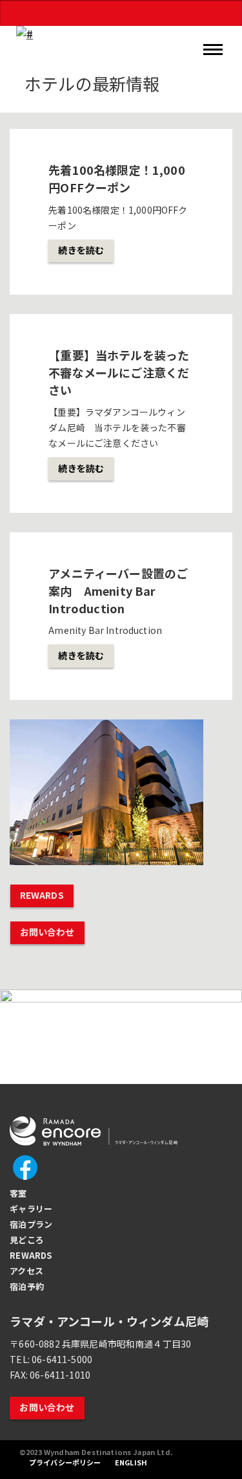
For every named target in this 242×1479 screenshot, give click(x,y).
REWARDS (42, 894)
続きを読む (81, 249)
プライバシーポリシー (66, 1462)
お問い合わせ (47, 931)
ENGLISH (132, 1462)
